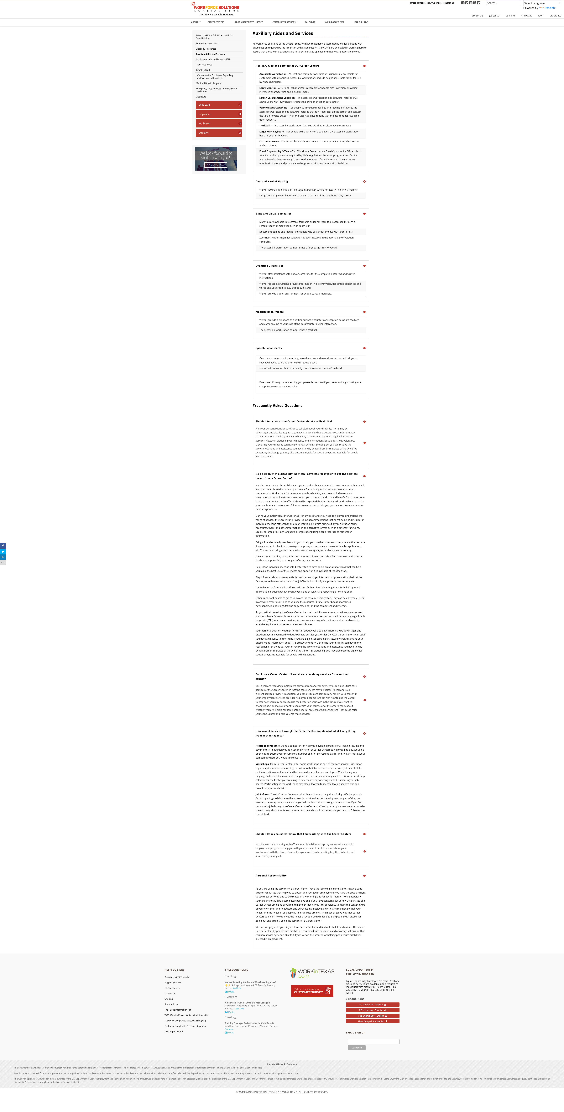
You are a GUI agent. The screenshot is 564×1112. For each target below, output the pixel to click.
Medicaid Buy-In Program (208, 83)
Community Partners (284, 22)
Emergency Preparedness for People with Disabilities (216, 90)
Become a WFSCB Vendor (177, 977)
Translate (550, 7)
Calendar (310, 22)
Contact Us (448, 2)
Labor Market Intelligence (248, 22)
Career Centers (417, 2)
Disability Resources (206, 48)
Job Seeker (494, 15)
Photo (231, 991)
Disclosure (201, 96)
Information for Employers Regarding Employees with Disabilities (214, 76)
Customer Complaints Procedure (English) (185, 1020)
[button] (373, 1004)
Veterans (511, 15)
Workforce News (334, 22)
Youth (541, 15)
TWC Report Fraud (173, 1031)
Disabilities (555, 15)
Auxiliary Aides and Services (210, 54)
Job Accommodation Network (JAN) (213, 59)
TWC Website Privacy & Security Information (186, 1015)
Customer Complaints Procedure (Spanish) (185, 1026)
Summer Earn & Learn (207, 43)
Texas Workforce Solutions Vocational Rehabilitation (214, 37)
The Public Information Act (178, 1009)
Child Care (526, 15)
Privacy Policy (171, 1004)
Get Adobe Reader (355, 998)
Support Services (172, 982)
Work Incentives (204, 64)
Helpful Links (433, 2)
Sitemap (168, 999)
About (194, 22)
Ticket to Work (203, 70)
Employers (477, 15)
